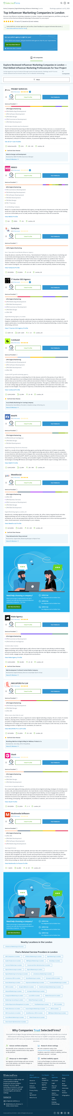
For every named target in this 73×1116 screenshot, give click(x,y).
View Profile (28, 97)
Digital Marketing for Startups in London (16, 974)
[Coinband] (7, 341)
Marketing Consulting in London (14, 1000)
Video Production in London (37, 1017)
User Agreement (33, 1094)
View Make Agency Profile (13, 657)
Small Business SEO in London (34, 1013)
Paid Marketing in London (42, 1004)
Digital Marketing (20, 8)
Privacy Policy (34, 1090)
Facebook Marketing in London (58, 982)
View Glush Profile (11, 802)
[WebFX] (7, 416)
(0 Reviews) (16, 170)
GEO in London (9, 987)
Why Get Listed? (54, 1087)
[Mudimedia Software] (7, 814)
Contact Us (33, 1083)
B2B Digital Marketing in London (35, 960)
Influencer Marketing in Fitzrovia (14, 946)
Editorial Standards (33, 1087)
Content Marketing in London (13, 965)
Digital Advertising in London (13, 969)
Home (5, 8)
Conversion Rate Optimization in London (38, 965)
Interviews (65, 1088)
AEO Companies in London (12, 956)
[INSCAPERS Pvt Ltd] (7, 684)
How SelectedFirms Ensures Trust (17, 28)
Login (53, 1083)
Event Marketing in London (12, 982)
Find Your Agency (44, 1084)
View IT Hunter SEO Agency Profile (16, 328)
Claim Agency (54, 1098)
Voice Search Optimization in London (15, 1021)
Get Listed (55, 1080)
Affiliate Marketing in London (33, 956)
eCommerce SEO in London (12, 978)
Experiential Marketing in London (35, 982)
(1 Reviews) (16, 619)
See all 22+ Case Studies (13, 142)
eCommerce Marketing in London (42, 974)
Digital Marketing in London (34, 969)
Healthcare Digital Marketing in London (50, 987)
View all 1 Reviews (11, 675)
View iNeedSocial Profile (13, 523)
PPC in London (58, 1004)
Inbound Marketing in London (13, 991)
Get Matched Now (14, 607)
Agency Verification (55, 1094)
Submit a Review (44, 1088)
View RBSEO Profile (11, 216)
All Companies (38, 57)
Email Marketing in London (33, 978)
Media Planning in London (36, 1000)
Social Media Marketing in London (14, 1017)
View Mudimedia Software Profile (16, 863)
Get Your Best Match (13, 44)
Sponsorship (55, 1090)
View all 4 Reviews (11, 159)
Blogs (63, 1078)
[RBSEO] (7, 168)
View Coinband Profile (12, 390)
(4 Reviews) (16, 92)
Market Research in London (52, 995)
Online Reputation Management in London (17, 1004)
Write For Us (33, 1097)
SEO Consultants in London (13, 1013)
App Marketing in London (54, 956)
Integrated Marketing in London (14, 995)
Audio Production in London (13, 960)
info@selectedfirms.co (13, 1101)
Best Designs (64, 1084)
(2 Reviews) (16, 477)
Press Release (64, 1091)
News (63, 1081)
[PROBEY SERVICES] (7, 90)
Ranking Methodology (56, 1103)
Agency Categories (45, 1079)
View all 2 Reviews (11, 541)
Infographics (66, 1095)
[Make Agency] (7, 617)
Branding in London (54, 960)
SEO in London (55, 1008)
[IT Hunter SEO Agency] (7, 280)
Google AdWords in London (26, 987)
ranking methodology (44, 1050)
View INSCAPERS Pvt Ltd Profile (15, 729)
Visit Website (55, 97)
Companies (11, 8)
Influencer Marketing (32, 8)
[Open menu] (68, 3)
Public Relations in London (12, 1008)
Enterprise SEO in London (53, 978)
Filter (38, 80)
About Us (32, 1080)
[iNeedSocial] (7, 475)
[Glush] (7, 755)
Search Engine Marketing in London (35, 1008)
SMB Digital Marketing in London (57, 1013)
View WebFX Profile (11, 463)
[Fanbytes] (7, 229)
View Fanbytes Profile (12, 268)
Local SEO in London (34, 995)
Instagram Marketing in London (36, 991)
